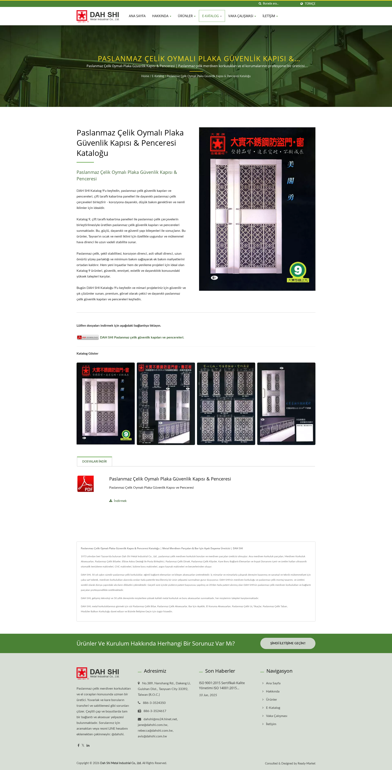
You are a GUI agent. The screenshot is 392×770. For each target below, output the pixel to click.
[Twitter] (83, 745)
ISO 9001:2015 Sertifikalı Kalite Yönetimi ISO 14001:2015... (222, 685)
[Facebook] (78, 745)
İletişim (269, 16)
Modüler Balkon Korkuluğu (95, 611)
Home (145, 76)
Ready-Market (306, 763)
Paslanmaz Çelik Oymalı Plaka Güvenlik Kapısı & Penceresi (170, 479)
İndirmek (120, 501)
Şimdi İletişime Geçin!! (287, 643)
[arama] (260, 4)
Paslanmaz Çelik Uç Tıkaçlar (247, 606)
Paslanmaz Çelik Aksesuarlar (172, 606)
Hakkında (160, 16)
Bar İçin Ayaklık (196, 606)
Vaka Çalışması (241, 16)
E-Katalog (211, 16)
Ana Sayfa (137, 16)
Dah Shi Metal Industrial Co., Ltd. (120, 763)
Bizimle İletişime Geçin (140, 611)
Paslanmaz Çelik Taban (275, 606)
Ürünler (186, 16)
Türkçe (310, 3)
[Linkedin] (88, 745)
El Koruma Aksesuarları (218, 606)
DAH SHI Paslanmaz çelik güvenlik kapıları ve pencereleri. (142, 337)
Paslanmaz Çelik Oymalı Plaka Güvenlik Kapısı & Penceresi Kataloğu (209, 76)
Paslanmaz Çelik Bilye (144, 606)
